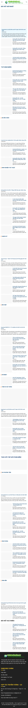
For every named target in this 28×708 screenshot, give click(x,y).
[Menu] (2, 2)
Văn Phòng (5, 541)
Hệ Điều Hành (5, 117)
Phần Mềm (3, 672)
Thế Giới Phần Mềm (9, 703)
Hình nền (4, 580)
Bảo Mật (4, 304)
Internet (4, 374)
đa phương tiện (6, 472)
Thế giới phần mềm (5, 660)
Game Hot (4, 236)
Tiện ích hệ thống (7, 386)
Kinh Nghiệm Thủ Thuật (8, 167)
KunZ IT (15, 697)
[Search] (26, 2)
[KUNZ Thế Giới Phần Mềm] (14, 2)
